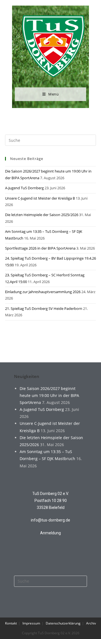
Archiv (91, 623)
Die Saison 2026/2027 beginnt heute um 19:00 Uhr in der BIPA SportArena (49, 395)
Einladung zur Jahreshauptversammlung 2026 (43, 291)
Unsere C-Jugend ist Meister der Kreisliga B (40, 198)
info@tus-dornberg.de (50, 520)
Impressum (31, 623)
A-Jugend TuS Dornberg (24, 187)
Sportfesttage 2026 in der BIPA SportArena (40, 248)
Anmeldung (50, 533)
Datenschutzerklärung (63, 623)
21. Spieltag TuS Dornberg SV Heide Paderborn (43, 308)
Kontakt (11, 623)
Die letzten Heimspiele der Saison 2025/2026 (41, 214)
